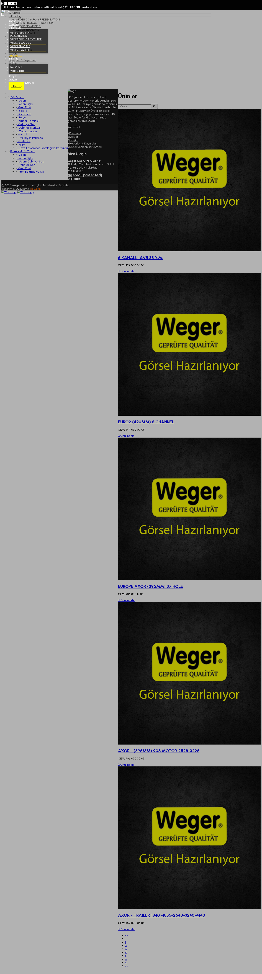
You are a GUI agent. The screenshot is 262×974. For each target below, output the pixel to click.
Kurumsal (14, 24)
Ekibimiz (13, 58)
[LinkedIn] (11, 3)
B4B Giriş (16, 86)
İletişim (13, 79)
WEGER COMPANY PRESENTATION (19, 34)
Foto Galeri (16, 67)
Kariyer (13, 76)
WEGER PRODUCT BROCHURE (26, 39)
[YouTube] (15, 3)
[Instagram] (3, 3)
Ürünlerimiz (15, 55)
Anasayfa (15, 21)
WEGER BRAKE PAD (20, 46)
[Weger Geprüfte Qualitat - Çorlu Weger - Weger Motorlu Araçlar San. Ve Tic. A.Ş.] (5, 11)
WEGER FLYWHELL (19, 50)
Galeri (12, 62)
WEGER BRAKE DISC (20, 43)
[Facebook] (7, 3)
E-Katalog (15, 27)
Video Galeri (17, 70)
